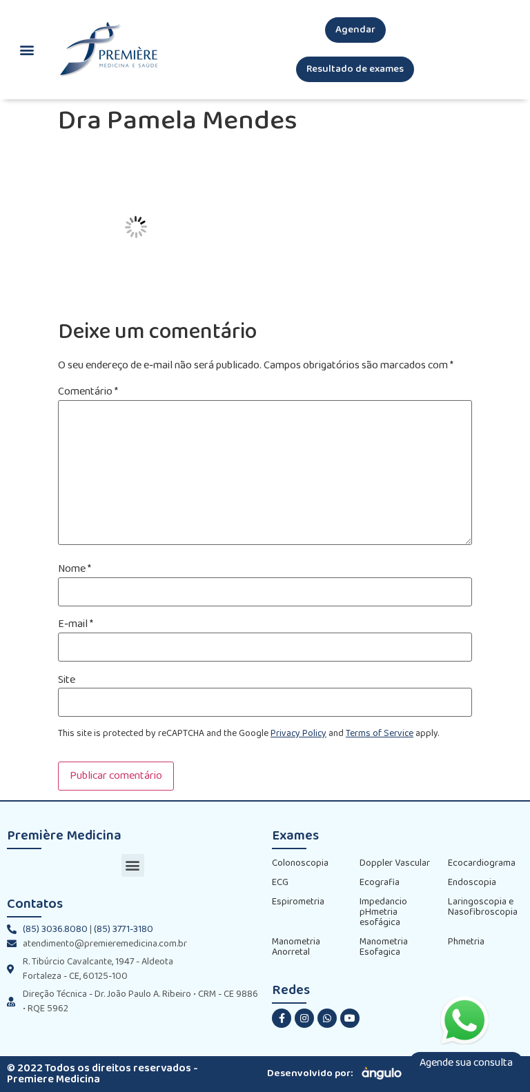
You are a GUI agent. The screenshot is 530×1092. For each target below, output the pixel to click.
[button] (355, 30)
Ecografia (380, 883)
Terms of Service (379, 734)
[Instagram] (304, 1018)
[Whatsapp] (327, 1018)
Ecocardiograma (482, 863)
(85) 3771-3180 (123, 929)
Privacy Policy (298, 734)
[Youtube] (350, 1018)
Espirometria (298, 902)
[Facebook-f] (281, 1018)
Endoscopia (472, 883)
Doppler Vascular (395, 863)
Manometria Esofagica (384, 947)
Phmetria (466, 942)
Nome (74, 569)
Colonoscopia (300, 863)
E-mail (75, 624)
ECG (280, 883)
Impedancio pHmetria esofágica (383, 912)
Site (66, 680)
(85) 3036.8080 (55, 929)
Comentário (88, 391)
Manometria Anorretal (296, 947)
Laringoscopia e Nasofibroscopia (483, 907)
